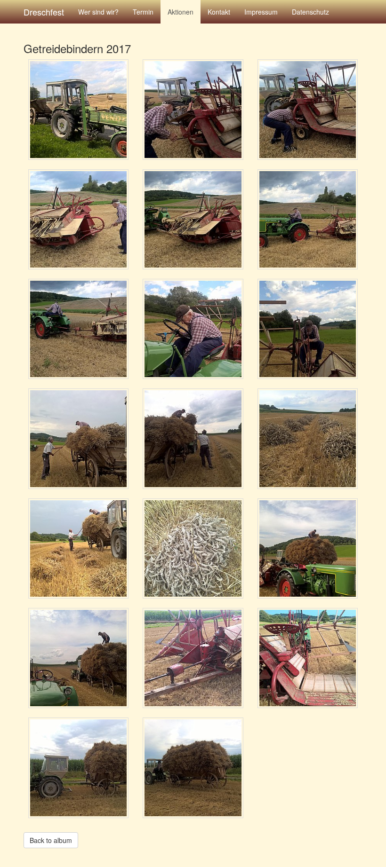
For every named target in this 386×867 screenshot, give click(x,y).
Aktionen (180, 11)
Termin (143, 11)
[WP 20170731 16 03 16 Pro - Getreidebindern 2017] (193, 548)
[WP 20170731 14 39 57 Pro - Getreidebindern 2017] (307, 219)
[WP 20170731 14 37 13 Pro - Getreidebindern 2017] (78, 219)
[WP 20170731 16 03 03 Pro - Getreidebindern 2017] (78, 548)
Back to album (51, 840)
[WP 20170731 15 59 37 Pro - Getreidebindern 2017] (193, 438)
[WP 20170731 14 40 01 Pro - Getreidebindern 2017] (78, 329)
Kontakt (219, 11)
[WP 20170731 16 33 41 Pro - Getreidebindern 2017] (193, 658)
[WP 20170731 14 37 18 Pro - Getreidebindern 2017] (193, 219)
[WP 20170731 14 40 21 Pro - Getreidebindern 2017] (193, 329)
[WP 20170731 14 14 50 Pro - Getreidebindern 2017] (307, 109)
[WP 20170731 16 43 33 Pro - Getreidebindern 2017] (78, 767)
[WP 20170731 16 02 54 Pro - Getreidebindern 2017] (307, 438)
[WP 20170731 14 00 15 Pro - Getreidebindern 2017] (78, 109)
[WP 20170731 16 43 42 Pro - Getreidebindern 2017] (193, 767)
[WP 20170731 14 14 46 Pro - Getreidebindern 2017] (193, 109)
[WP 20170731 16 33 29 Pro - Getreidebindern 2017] (78, 658)
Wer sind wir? (98, 11)
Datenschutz (310, 11)
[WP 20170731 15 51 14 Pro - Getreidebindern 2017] (78, 438)
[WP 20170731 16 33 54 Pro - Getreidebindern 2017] (307, 658)
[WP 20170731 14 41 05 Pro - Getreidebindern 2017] (307, 329)
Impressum (261, 11)
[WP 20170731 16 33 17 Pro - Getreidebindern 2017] (307, 548)
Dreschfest (44, 12)
